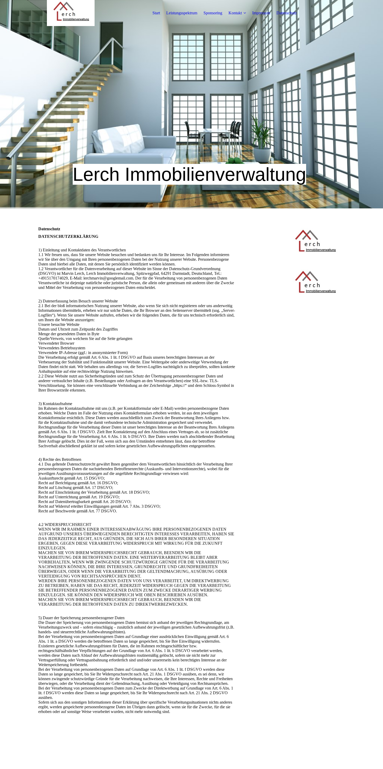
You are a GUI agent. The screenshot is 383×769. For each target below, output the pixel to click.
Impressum (261, 13)
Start (156, 13)
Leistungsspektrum (181, 13)
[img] (70, 13)
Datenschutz (286, 13)
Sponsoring (212, 13)
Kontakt (235, 13)
